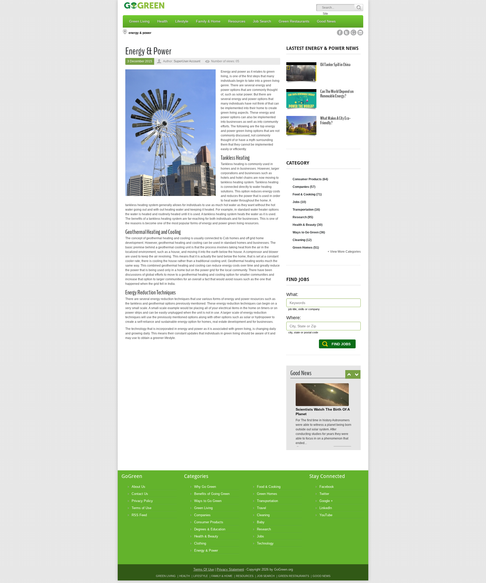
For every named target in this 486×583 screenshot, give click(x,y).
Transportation (306, 209)
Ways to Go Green (309, 232)
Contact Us (140, 494)
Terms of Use (141, 508)
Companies (304, 187)
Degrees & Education (209, 529)
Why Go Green (205, 487)
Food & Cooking (307, 194)
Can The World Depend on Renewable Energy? (337, 93)
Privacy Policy (142, 501)
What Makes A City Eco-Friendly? (335, 120)
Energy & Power (206, 550)
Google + (326, 501)
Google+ (353, 32)
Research (303, 217)
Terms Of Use (203, 569)
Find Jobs (341, 344)
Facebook (340, 32)
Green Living (203, 508)
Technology (265, 543)
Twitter (347, 32)
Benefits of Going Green (212, 494)
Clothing (200, 543)
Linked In (360, 32)
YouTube (325, 515)
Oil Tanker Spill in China (335, 65)
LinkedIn (325, 508)
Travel (261, 508)
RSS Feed (139, 515)
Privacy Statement (230, 569)
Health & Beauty (307, 225)
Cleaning (302, 240)
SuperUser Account (187, 61)
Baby (261, 522)
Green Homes (306, 247)
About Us (138, 487)
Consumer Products (310, 179)
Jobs (299, 202)
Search (358, 7)
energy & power (140, 33)
